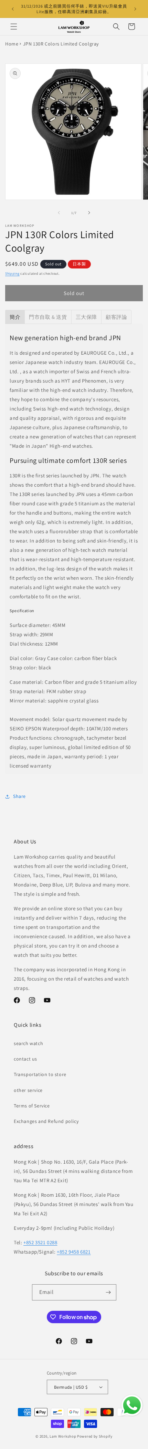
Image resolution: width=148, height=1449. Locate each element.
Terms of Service (32, 1106)
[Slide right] (89, 212)
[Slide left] (58, 212)
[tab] (15, 317)
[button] (13, 26)
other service (28, 1090)
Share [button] (19, 796)
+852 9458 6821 (74, 1251)
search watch (28, 1043)
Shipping (12, 273)
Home (11, 44)
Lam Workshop (63, 1436)
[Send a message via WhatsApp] (132, 1405)
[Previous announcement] (12, 9)
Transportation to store (40, 1074)
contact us (25, 1059)
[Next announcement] (135, 9)
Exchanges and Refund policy (46, 1121)
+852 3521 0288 (40, 1242)
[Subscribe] (108, 1292)
